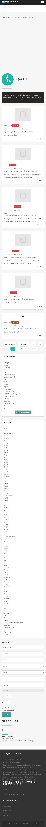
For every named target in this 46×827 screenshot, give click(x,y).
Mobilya (6, 363)
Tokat (5, 570)
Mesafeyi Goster (27, 132)
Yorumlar (24, 100)
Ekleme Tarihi (16, 95)
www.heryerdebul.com (9, 770)
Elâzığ (6, 481)
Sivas (5, 565)
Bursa (6, 464)
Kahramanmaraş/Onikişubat (13, 215)
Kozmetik (7, 367)
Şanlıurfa (7, 577)
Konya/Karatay (15, 299)
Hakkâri (6, 498)
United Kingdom (9, 403)
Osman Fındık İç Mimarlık (7, 322)
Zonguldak (7, 587)
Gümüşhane (8, 496)
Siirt (5, 560)
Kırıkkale (6, 596)
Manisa (6, 534)
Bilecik (6, 452)
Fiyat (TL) (6, 690)
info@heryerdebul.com (14, 759)
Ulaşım (6, 384)
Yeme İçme (7, 389)
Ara (6, 714)
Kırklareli (7, 520)
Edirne (6, 479)
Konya (6, 527)
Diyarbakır (7, 476)
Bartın (6, 603)
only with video (9, 710)
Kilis (5, 615)
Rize (5, 553)
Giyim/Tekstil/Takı (9, 377)
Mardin (6, 539)
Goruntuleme (31, 97)
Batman (6, 599)
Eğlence (6, 399)
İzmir (5, 510)
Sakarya (6, 555)
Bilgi (5, 408)
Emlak (6, 365)
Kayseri (6, 517)
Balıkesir (6, 450)
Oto (5, 379)
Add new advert (23, 412)
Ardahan (7, 606)
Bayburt (6, 591)
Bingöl (6, 455)
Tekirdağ (7, 568)
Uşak (5, 579)
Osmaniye (7, 618)
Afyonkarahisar (9, 433)
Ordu (5, 551)
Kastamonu (7, 515)
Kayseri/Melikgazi (16, 257)
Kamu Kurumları (9, 391)
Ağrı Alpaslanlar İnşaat (8, 125)
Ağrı (5, 436)
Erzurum (6, 486)
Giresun (6, 493)
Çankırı (6, 469)
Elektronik (7, 370)
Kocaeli (6, 524)
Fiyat (22, 97)
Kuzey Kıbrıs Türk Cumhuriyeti (13, 623)
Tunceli (6, 575)
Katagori (36, 95)
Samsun (6, 558)
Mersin (6, 505)
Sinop (6, 563)
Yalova (6, 611)
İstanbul (6, 508)
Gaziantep (7, 491)
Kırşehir (6, 522)
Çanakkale (7, 467)
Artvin (6, 445)
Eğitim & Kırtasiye (9, 375)
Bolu (5, 460)
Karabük (6, 613)
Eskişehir (7, 488)
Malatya (6, 531)
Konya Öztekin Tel (10, 303)
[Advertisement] (23, 46)
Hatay (6, 500)
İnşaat (6, 132)
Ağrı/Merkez (14, 132)
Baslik (7, 95)
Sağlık (6, 382)
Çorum (6, 472)
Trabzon (6, 572)
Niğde (6, 548)
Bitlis (5, 457)
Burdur (6, 462)
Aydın (5, 448)
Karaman (7, 594)
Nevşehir (7, 546)
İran (5, 630)
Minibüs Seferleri (7, 739)
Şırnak (6, 601)
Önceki (24, 344)
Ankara (6, 440)
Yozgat (6, 584)
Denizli (6, 474)
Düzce (6, 620)
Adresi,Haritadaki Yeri (11, 97)
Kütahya (6, 529)
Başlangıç (10, 344)
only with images (9, 708)
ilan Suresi (27, 95)
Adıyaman (7, 431)
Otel (5, 372)
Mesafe (40, 97)
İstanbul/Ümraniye (16, 171)
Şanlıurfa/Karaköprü (17, 328)
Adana (6, 428)
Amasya (6, 438)
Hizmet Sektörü (9, 396)
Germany (7, 401)
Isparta (6, 503)
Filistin (6, 635)
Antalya (6, 443)
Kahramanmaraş (9, 536)
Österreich (7, 406)
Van (5, 582)
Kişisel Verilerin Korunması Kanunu (14, 794)
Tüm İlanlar (6, 789)
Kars (5, 512)
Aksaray (6, 589)
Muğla (6, 541)
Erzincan (6, 484)
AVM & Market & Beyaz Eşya (13, 394)
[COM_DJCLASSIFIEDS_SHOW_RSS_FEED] (26, 79)
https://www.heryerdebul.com (11, 762)
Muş (5, 544)
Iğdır (5, 608)
